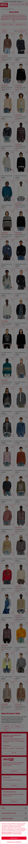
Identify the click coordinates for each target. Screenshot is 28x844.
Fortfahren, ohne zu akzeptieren (14, 841)
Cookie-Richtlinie (17, 833)
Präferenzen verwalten (7, 832)
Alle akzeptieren (14, 838)
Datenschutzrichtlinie (6, 833)
